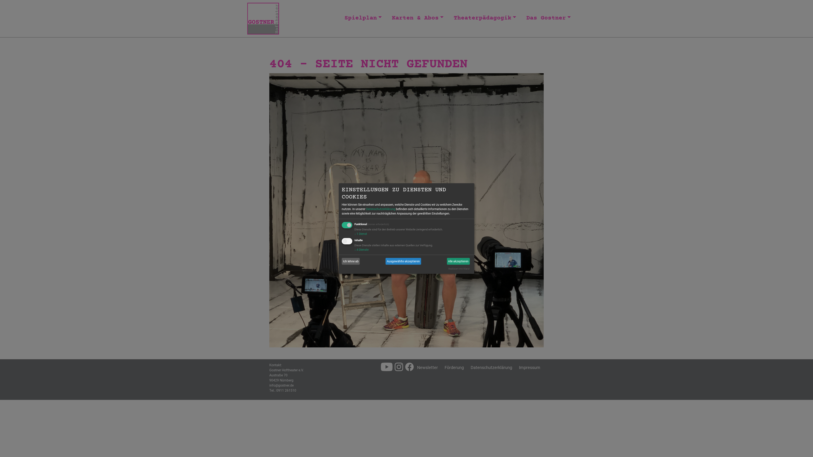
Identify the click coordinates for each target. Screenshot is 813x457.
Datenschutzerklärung (380, 209)
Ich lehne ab (351, 261)
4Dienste (361, 249)
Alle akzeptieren (458, 261)
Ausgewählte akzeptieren (403, 261)
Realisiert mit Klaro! (459, 268)
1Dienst (360, 233)
